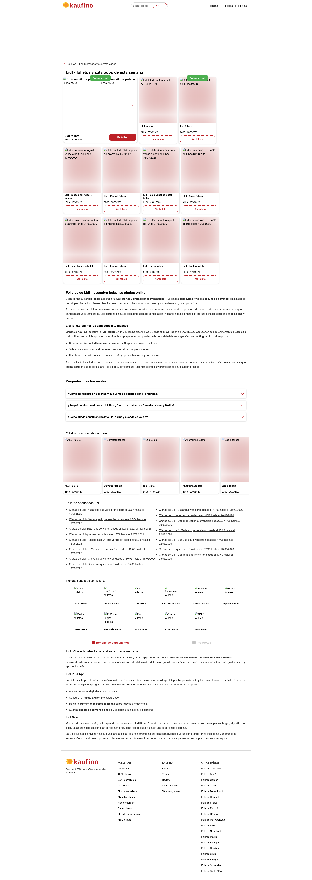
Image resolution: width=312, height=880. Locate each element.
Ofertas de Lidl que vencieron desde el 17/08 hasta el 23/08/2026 (196, 549)
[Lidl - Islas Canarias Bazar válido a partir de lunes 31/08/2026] (160, 170)
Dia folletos (123, 785)
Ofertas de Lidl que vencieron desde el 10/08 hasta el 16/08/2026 (196, 515)
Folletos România (210, 848)
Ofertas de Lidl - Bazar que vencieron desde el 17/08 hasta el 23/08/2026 (201, 510)
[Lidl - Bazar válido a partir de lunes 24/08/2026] (160, 240)
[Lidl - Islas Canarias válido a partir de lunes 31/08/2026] (82, 240)
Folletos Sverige (209, 859)
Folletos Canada (209, 779)
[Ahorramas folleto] (200, 459)
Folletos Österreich (211, 768)
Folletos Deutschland (212, 791)
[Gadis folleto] (239, 459)
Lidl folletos (123, 768)
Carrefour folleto (113, 485)
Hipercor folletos (126, 802)
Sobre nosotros (170, 785)
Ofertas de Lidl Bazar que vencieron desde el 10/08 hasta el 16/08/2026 (110, 528)
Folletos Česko (209, 785)
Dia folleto (149, 485)
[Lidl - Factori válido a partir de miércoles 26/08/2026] (121, 240)
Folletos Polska (209, 836)
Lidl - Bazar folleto (193, 196)
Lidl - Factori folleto (115, 196)
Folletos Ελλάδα (210, 808)
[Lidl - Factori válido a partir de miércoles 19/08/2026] (200, 240)
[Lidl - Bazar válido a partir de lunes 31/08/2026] (200, 170)
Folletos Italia (208, 825)
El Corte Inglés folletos (129, 814)
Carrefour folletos (127, 779)
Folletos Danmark (210, 797)
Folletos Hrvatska (210, 814)
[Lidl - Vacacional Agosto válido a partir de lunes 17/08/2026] (82, 170)
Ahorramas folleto (192, 485)
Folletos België (208, 774)
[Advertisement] (156, 37)
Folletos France (209, 802)
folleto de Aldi (114, 367)
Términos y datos (171, 791)
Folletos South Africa (212, 871)
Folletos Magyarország (213, 819)
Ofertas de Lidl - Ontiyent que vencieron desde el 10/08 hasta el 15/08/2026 (112, 558)
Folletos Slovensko (211, 865)
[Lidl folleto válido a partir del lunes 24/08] (100, 104)
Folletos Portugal (210, 842)
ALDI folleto (71, 485)
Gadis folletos (125, 808)
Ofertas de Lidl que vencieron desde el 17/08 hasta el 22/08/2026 (106, 534)
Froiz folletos (124, 819)
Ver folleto (122, 137)
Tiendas (213, 5)
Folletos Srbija (208, 853)
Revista (242, 5)
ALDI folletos (124, 774)
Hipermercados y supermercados (97, 64)
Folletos (228, 5)
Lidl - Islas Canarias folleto (79, 266)
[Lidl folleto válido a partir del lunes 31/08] (158, 100)
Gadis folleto (229, 485)
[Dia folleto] (160, 459)
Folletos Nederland (211, 831)
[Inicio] (64, 64)
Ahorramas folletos (127, 791)
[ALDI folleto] (82, 459)
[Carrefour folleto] (121, 459)
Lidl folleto (72, 136)
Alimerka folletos (126, 797)
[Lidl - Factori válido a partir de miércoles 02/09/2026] (121, 170)
